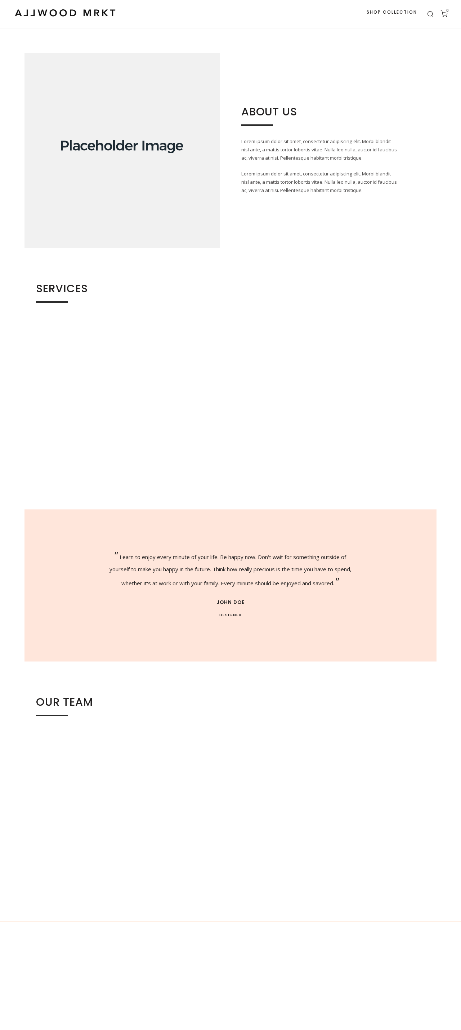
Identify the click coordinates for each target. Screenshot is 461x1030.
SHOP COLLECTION (392, 12)
